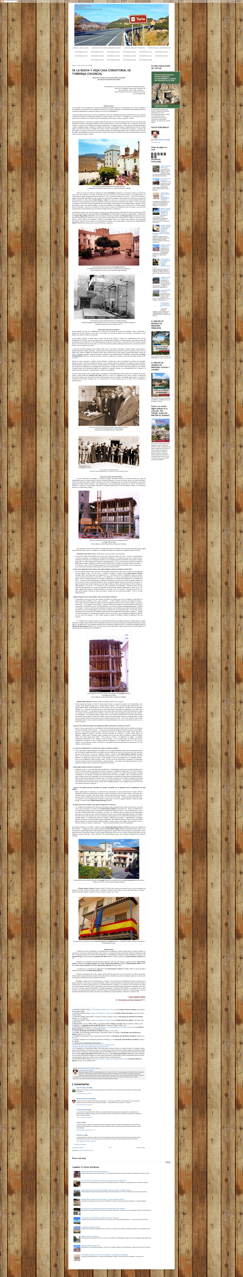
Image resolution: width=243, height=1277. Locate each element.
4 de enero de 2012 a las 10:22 (84, 1104)
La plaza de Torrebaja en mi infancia (101, 1013)
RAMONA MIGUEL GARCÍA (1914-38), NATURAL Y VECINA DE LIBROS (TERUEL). (103, 1199)
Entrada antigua (141, 1147)
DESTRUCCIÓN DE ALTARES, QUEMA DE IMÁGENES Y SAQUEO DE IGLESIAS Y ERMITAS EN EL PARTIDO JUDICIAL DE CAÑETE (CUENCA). (162, 230)
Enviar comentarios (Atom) (86, 1150)
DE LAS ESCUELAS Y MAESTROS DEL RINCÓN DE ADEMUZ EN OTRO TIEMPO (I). (103, 1208)
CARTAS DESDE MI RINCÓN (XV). (165, 166)
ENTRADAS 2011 (81, 52)
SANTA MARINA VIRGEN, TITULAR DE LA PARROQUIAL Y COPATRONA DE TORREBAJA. (165, 196)
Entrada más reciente (78, 1147)
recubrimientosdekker (82, 1109)
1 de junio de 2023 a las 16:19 (84, 1117)
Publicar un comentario (80, 1144)
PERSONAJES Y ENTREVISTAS (159, 48)
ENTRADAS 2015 (145, 52)
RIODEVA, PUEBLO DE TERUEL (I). (165, 245)
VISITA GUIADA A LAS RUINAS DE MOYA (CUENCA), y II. (165, 305)
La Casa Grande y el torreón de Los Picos (102, 1009)
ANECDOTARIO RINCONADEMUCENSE (106, 48)
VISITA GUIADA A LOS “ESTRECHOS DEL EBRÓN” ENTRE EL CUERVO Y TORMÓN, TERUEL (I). (106, 1190)
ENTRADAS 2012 (97, 52)
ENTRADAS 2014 (129, 52)
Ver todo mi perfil (155, 142)
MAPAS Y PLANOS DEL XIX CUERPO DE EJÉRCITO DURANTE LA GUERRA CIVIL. (165, 211)
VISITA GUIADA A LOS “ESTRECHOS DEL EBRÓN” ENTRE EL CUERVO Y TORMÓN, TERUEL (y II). (162, 263)
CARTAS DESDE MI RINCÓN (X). (165, 291)
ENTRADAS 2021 (145, 56)
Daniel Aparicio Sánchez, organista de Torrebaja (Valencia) (107, 1059)
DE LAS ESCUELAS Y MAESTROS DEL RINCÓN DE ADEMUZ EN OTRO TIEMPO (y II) (103, 1181)
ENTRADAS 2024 (113, 60)
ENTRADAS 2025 (129, 60)
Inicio (110, 1147)
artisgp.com (79, 1122)
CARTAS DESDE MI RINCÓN (134, 48)
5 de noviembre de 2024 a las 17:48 (85, 1130)
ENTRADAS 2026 (145, 60)
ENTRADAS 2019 (113, 56)
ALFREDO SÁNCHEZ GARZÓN (84, 1098)
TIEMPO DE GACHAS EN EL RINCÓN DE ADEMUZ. (94, 1171)
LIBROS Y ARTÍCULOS (80, 48)
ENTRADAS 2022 (161, 56)
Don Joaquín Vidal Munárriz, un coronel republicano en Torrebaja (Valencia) (111, 1027)
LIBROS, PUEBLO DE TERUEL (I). (90, 1236)
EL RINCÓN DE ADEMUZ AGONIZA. (90, 1227)
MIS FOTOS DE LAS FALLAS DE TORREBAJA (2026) (165, 180)
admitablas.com (80, 1135)
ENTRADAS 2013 (113, 52)
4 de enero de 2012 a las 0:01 (84, 1093)
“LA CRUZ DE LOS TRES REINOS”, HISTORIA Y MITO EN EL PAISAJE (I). (100, 1218)
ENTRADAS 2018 (97, 56)
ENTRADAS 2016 (161, 52)
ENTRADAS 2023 (97, 60)
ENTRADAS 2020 (129, 56)
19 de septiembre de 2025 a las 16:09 (86, 1141)
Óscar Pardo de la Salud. (83, 1087)
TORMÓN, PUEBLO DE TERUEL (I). (165, 278)
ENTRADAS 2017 (81, 56)
